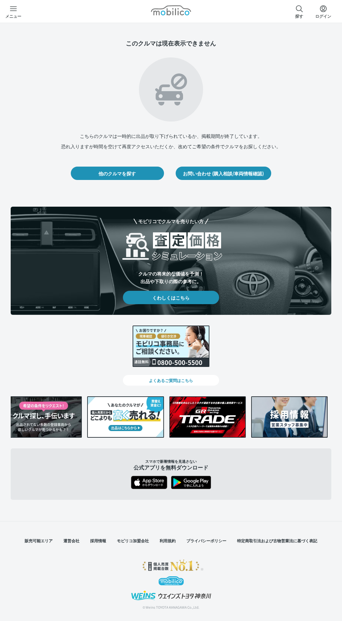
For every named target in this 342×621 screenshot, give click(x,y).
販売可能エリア (39, 540)
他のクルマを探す (117, 173)
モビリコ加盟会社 (133, 540)
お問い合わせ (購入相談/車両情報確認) (223, 173)
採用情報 (98, 540)
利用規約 (168, 540)
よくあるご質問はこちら (171, 380)
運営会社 (71, 540)
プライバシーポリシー (206, 540)
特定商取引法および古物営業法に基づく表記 (277, 540)
